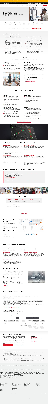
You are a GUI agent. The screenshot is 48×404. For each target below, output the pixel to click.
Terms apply (32, 0)
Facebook (38, 382)
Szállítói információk (14, 389)
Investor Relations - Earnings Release (25, 360)
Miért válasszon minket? (18, 5)
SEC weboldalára (22, 375)
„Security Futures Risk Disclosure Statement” (5, 373)
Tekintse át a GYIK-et (14, 385)
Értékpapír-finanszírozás (7, 155)
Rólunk (40, 3)
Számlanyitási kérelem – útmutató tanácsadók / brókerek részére (11, 307)
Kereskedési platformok (7, 145)
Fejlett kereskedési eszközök (28, 155)
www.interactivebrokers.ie (36, 398)
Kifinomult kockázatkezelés (28, 149)
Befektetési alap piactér (6, 252)
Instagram (38, 383)
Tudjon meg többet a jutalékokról (9, 177)
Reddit (38, 384)
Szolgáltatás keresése (24, 213)
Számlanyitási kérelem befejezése (4, 383)
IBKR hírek (25, 385)
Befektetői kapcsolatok (26, 384)
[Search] (36, 5)
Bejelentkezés (40, 5)
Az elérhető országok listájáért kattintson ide (8, 343)
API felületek (1, 390)
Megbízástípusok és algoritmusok (29, 145)
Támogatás (43, 3)
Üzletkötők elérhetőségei (37, 28)
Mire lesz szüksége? (34, 337)
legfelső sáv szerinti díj (36, 111)
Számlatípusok (2, 384)
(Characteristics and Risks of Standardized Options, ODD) (39, 369)
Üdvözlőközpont (33, 341)
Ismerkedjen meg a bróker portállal (30, 81)
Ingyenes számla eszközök (7, 159)
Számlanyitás (45, 5)
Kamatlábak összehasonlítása (9, 180)
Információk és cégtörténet (27, 383)
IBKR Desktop (2, 388)
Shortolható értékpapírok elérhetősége (30, 252)
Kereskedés (26, 5)
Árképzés (23, 5)
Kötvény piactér (26, 247)
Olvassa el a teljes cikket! (19, 355)
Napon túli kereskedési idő (7, 259)
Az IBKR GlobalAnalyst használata (8, 247)
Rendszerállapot (14, 386)
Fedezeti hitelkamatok (31, 371)
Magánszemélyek (3, 3)
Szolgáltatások (30, 5)
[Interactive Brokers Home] (5, 5)
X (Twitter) (38, 385)
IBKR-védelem (6, 285)
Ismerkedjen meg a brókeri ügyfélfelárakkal (24, 121)
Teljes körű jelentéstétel (28, 159)
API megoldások (5, 149)
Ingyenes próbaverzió (2, 385)
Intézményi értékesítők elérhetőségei (16, 384)
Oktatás (34, 5)
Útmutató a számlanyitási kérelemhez (36, 338)
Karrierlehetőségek (36, 3)
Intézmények (7, 3)
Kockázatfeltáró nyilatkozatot (17, 374)
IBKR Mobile (1, 389)
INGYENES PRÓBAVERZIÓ (30, 3)
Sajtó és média (26, 386)
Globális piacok (6, 234)
